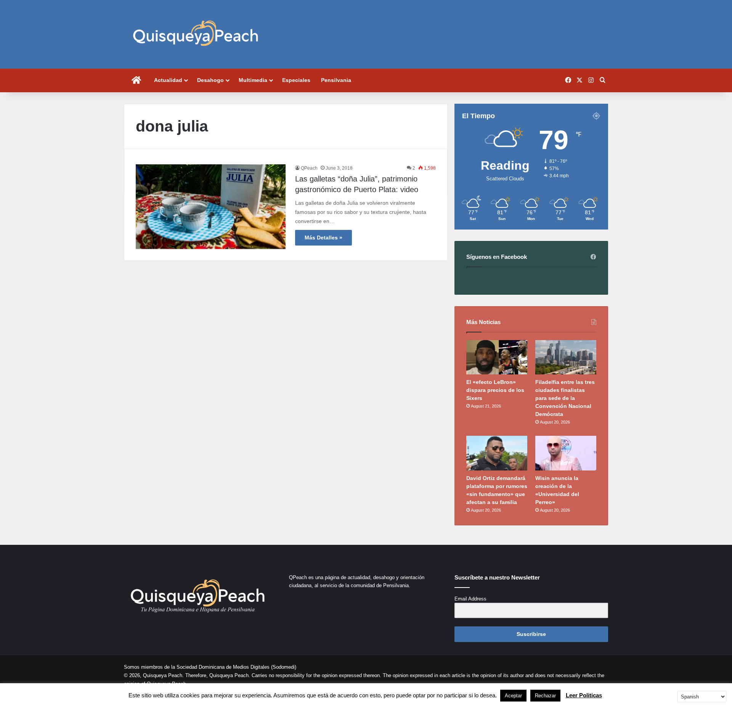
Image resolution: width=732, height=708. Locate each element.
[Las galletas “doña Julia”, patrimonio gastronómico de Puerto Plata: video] (211, 206)
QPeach (309, 168)
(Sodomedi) (283, 667)
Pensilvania (336, 80)
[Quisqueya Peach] (195, 34)
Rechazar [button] (545, 695)
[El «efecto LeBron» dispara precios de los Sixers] (496, 357)
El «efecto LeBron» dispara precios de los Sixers (495, 390)
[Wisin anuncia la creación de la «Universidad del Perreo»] (565, 453)
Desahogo (210, 80)
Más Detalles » (323, 237)
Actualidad (168, 80)
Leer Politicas (584, 695)
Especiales (296, 80)
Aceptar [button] (513, 695)
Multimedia (253, 80)
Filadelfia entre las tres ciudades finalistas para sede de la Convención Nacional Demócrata (565, 398)
